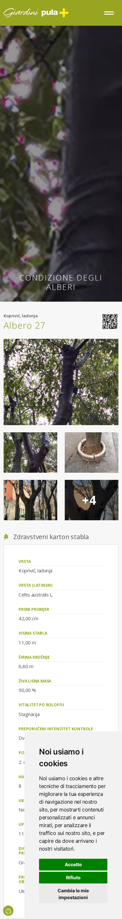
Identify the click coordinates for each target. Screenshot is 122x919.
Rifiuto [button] (73, 877)
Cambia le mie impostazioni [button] (73, 894)
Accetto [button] (73, 864)
